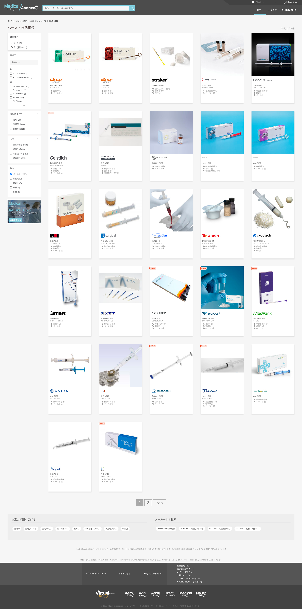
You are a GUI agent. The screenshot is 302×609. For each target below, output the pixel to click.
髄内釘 (76, 529)
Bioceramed (19, 90)
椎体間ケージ (62, 529)
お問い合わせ (171, 38)
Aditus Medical (20, 74)
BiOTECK (18, 97)
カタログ (272, 9)
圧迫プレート (30, 529)
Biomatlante (19, 94)
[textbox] (85, 8)
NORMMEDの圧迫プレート (192, 529)
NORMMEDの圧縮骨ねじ (220, 529)
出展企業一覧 (183, 566)
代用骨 (17, 529)
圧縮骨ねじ (46, 529)
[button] (24, 55)
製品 (259, 9)
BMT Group (19, 101)
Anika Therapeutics (22, 77)
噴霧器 (125, 529)
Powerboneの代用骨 (166, 529)
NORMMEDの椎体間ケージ (247, 529)
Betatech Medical (21, 86)
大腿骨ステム (111, 529)
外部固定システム (92, 529)
